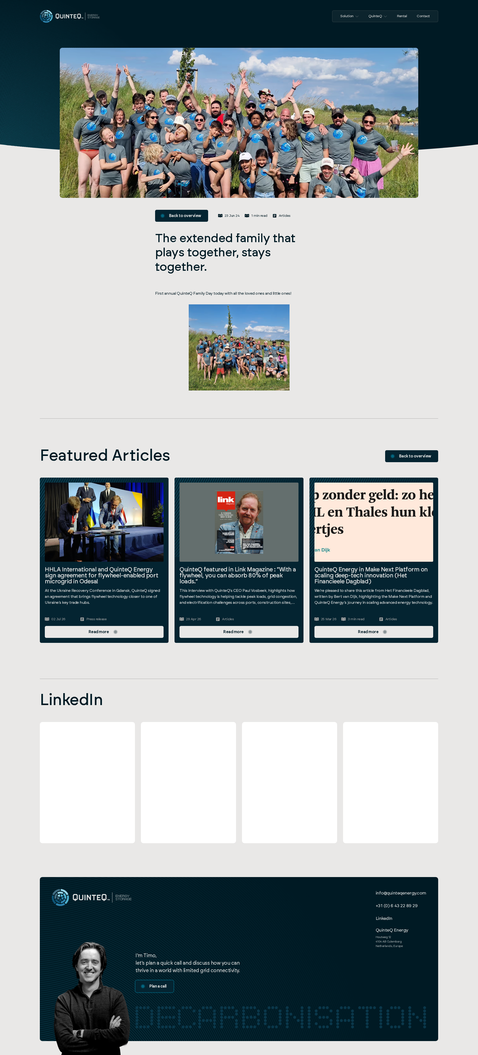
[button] (349, 16)
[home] (70, 16)
